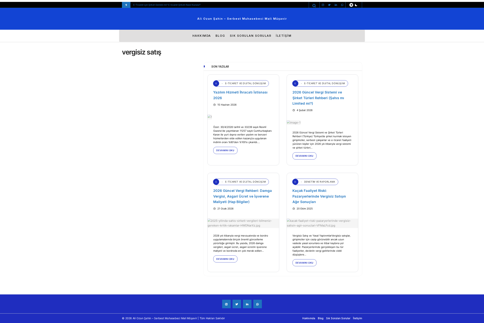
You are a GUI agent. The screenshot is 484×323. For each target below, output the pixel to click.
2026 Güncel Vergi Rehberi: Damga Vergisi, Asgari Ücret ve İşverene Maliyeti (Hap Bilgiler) (242, 196)
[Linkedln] (336, 5)
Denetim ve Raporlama (314, 181)
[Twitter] (329, 5)
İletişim (284, 35)
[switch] (353, 5)
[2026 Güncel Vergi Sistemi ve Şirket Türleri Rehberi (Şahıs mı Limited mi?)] (322, 122)
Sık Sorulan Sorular (250, 35)
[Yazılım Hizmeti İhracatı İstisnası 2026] (243, 116)
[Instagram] (323, 5)
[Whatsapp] (342, 5)
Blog (220, 35)
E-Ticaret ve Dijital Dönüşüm (241, 83)
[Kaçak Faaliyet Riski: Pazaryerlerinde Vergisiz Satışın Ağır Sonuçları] (322, 223)
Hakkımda (201, 35)
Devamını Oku (225, 150)
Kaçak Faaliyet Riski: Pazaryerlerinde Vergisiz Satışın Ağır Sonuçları (319, 196)
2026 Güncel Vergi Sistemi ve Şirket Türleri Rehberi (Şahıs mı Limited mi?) (318, 97)
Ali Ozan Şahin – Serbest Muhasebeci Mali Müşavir (242, 18)
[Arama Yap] (314, 5)
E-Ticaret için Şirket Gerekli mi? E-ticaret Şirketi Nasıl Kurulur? (167, 4)
